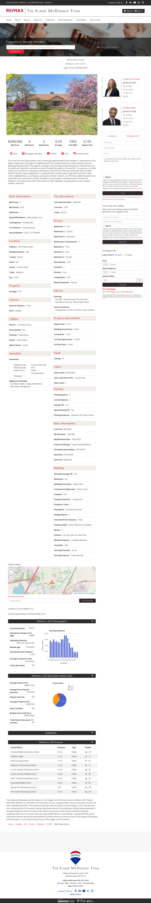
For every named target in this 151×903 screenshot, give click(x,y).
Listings (18, 824)
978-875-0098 (130, 111)
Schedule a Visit (132, 136)
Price (104, 261)
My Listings (127, 86)
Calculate (122, 284)
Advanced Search (109, 47)
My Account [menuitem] (95, 20)
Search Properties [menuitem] (65, 20)
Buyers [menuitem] (26, 20)
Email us (48, 2)
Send (123, 193)
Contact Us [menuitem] (49, 20)
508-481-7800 (62, 883)
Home (10, 824)
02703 (49, 824)
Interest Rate (108, 276)
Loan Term (107, 255)
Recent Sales (128, 89)
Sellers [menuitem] (17, 20)
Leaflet (75, 593)
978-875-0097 (130, 82)
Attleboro (41, 824)
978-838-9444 (88, 883)
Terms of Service (115, 199)
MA (25, 824)
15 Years (128, 255)
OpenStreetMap (83, 593)
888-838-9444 (37, 2)
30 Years (118, 255)
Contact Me (127, 93)
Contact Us (112, 136)
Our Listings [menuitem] (81, 20)
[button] (16, 51)
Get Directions (87, 600)
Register (129, 11)
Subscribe (123, 242)
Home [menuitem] (8, 20)
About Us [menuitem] (37, 20)
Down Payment (109, 268)
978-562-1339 (75, 883)
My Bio (126, 96)
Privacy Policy (137, 188)
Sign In (140, 11)
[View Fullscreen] (11, 577)
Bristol (31, 824)
